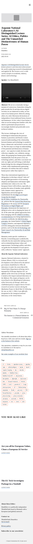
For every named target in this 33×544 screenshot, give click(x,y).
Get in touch (5, 522)
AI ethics (9, 364)
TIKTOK (21, 398)
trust (12, 401)
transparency (5, 401)
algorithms (28, 364)
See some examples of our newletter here (14, 354)
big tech (27, 367)
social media (13, 398)
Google (24, 384)
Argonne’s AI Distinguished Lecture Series (15, 65)
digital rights (14, 378)
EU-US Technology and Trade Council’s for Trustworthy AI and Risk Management (15, 230)
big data (21, 367)
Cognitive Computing (7, 370)
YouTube (5, 404)
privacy (23, 393)
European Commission (13, 381)
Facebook (23, 381)
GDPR (4, 384)
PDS (26, 390)
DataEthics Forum (14, 373)
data (16, 370)
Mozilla (12, 390)
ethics (4, 381)
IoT (14, 387)
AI (3, 364)
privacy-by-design (6, 396)
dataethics (5, 373)
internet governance (7, 387)
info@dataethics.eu (7, 350)
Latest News (5, 453)
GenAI (10, 384)
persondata (17, 393)
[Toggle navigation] (26, 5)
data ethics (22, 370)
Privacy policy (6, 526)
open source (20, 390)
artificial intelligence (12, 367)
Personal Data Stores (7, 393)
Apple (4, 367)
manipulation (5, 390)
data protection (19, 375)
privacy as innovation (18, 396)
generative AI (17, 384)
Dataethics (4, 50)
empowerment (23, 378)
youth (23, 401)
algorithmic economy (18, 364)
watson (17, 401)
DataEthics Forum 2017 (8, 375)
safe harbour (5, 398)
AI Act (15, 204)
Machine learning (22, 387)
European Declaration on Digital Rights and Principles (15, 206)
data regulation (6, 378)
